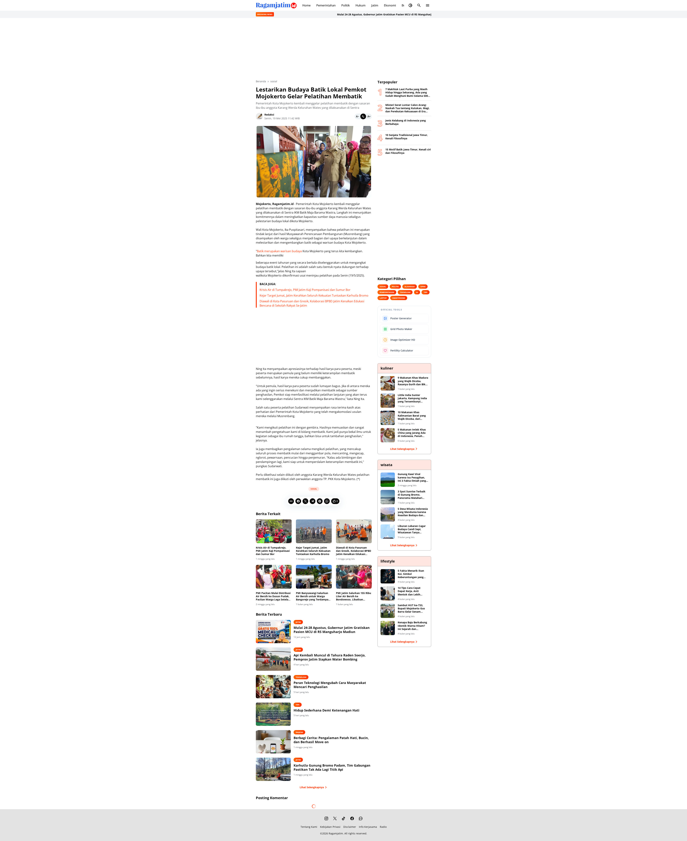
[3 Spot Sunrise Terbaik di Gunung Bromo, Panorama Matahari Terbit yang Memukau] (388, 497)
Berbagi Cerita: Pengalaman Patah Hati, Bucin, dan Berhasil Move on (331, 740)
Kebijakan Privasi (330, 826)
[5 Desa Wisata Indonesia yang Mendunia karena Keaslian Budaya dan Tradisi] (388, 514)
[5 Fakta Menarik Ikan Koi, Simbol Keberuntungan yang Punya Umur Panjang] (388, 576)
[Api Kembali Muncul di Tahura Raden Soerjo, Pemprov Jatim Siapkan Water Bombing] (273, 659)
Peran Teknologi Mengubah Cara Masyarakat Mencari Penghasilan (330, 685)
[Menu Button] (427, 5)
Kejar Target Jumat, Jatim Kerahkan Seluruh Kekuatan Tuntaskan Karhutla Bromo (314, 295)
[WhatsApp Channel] (360, 818)
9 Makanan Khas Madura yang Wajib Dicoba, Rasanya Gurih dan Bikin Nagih (413, 381)
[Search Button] (419, 5)
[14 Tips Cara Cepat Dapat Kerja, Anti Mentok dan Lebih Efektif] (388, 593)
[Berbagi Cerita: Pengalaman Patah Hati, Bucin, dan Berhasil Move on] (273, 741)
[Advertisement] (343, 49)
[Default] (363, 116)
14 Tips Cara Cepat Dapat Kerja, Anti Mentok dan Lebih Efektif (409, 591)
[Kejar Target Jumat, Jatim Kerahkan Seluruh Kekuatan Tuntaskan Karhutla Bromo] (314, 531)
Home (306, 5)
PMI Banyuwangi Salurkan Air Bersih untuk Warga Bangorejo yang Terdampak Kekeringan (313, 596)
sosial (314, 489)
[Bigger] (369, 116)
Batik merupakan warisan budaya (279, 251)
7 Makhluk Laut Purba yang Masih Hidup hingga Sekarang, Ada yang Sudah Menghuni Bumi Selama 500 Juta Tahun (406, 92)
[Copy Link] (291, 501)
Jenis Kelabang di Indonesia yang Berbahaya (405, 122)
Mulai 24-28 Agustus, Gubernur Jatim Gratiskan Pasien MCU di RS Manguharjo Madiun (343, 14)
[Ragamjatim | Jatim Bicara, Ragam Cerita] (276, 5)
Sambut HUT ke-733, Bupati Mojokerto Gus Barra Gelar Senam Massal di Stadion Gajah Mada (412, 608)
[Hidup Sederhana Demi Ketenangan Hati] (273, 714)
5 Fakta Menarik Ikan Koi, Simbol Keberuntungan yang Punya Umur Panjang (411, 574)
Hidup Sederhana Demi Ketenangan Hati (326, 710)
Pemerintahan (326, 5)
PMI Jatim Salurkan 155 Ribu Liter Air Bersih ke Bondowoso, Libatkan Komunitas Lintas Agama (353, 596)
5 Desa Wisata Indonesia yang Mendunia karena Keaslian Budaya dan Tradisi (413, 512)
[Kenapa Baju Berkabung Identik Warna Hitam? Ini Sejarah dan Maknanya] (388, 628)
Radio (383, 826)
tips (297, 704)
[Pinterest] (320, 501)
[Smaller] (357, 116)
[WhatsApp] (327, 501)
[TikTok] (343, 818)
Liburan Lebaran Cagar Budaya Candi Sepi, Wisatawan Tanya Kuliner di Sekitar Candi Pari (412, 529)
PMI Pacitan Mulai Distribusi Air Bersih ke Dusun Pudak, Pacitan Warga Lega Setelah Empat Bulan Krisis (273, 596)
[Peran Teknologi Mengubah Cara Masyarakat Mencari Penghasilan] (273, 686)
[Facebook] (298, 501)
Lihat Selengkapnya (312, 787)
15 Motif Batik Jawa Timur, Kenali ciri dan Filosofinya (408, 151)
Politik (345, 5)
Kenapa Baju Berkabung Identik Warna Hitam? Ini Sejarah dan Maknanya (412, 626)
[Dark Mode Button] (410, 5)
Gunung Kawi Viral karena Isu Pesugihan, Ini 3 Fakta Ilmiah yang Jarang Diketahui (412, 477)
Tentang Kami (309, 826)
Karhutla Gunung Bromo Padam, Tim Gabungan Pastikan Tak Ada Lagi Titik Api (332, 767)
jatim (298, 622)
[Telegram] (312, 501)
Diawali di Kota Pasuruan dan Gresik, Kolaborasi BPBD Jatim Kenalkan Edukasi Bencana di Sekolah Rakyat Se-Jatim (353, 551)
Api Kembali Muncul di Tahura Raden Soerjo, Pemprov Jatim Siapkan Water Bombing (330, 657)
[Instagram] (326, 818)
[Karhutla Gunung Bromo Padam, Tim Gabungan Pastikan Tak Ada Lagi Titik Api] (273, 769)
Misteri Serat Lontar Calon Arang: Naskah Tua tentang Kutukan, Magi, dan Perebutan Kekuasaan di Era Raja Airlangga (407, 108)
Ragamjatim (336, 833)
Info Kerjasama (368, 826)
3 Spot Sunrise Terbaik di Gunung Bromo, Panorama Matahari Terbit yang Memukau (411, 495)
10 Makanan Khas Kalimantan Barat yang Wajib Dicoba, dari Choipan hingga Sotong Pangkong (412, 415)
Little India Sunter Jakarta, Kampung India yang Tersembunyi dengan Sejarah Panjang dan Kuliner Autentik (412, 398)
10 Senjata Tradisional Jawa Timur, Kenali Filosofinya (406, 136)
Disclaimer (349, 826)
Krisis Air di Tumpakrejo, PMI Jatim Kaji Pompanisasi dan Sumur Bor (305, 290)
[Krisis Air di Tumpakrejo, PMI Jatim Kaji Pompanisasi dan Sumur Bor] (274, 531)
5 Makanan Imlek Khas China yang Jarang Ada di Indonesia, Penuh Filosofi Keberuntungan (412, 433)
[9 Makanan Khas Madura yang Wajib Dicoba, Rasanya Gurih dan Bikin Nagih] (388, 383)
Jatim (374, 5)
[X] (305, 501)
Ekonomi (390, 5)
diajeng (299, 732)
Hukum (360, 5)
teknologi (301, 677)
